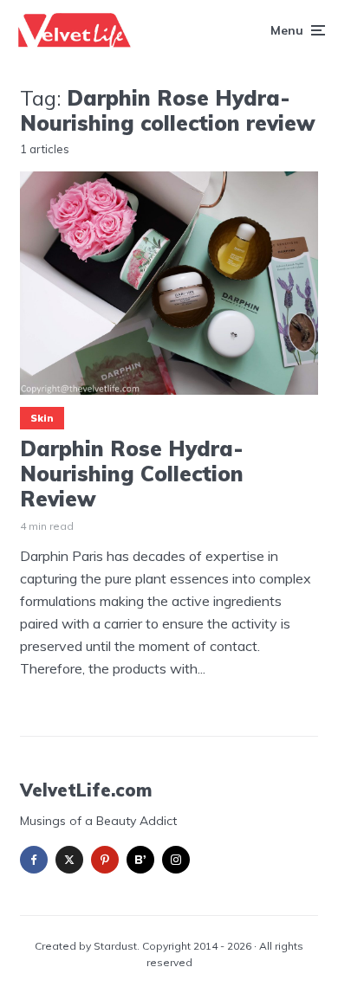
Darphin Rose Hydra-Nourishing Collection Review (132, 473)
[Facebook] (34, 860)
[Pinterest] (105, 860)
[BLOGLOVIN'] (140, 860)
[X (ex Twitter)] (69, 860)
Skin (42, 418)
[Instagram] (176, 860)
